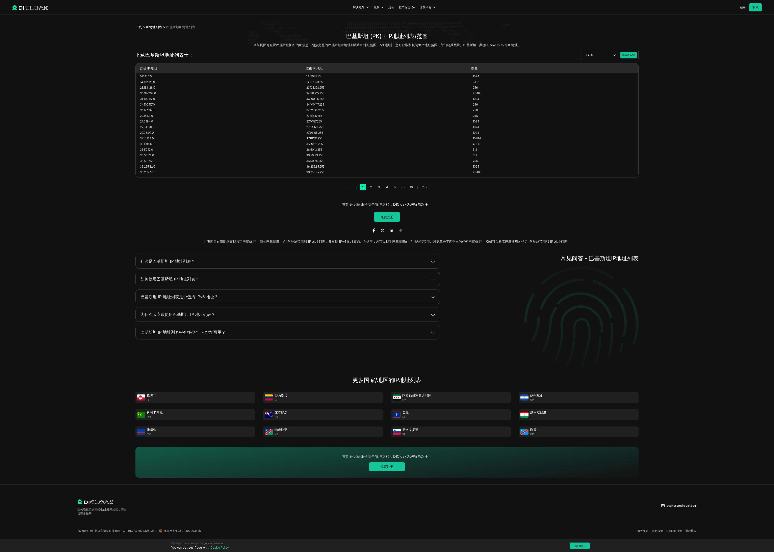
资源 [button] (376, 7)
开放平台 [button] (425, 7)
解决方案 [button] (358, 7)
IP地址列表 (154, 27)
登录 (743, 7)
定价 (391, 7)
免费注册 (387, 217)
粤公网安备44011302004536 (182, 530)
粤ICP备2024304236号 (142, 530)
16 (411, 187)
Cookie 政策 (674, 530)
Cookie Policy (220, 547)
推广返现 (404, 7)
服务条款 (643, 530)
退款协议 (691, 530)
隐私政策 (657, 530)
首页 (138, 27)
